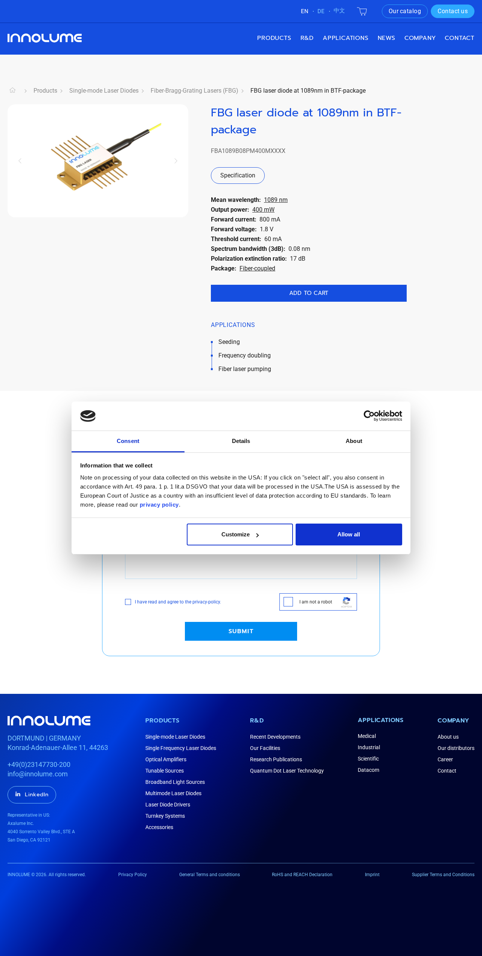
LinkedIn (37, 795)
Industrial (369, 747)
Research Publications (276, 759)
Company (454, 720)
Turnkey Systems (165, 816)
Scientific (368, 759)
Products (274, 38)
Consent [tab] (128, 441)
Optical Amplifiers (165, 759)
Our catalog (405, 11)
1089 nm (276, 199)
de (321, 11)
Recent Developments (275, 737)
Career (445, 759)
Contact (459, 38)
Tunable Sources (164, 771)
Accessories (159, 827)
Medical (367, 736)
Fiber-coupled (257, 268)
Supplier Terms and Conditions (443, 874)
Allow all (348, 534)
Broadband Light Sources (175, 782)
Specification (237, 175)
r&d (307, 38)
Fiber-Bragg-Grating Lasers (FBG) (194, 90)
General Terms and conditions (209, 874)
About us (448, 737)
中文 (339, 10)
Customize (235, 534)
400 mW (263, 209)
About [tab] (354, 441)
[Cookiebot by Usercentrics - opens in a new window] (369, 415)
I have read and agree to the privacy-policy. (178, 602)
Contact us (453, 11)
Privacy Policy (132, 874)
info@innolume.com (38, 774)
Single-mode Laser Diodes (104, 90)
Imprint (372, 874)
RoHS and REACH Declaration (302, 874)
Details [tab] (241, 441)
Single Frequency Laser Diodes (180, 748)
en (304, 11)
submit (241, 631)
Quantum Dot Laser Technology (287, 771)
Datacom (368, 770)
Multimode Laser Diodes (173, 793)
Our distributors (456, 748)
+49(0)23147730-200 (39, 764)
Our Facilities (265, 748)
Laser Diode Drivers (167, 805)
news (386, 38)
